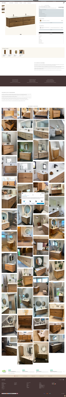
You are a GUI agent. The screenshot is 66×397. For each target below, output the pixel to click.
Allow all (40, 203)
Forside (39, 5)
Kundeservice (28, 383)
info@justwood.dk (3, 386)
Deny (25, 203)
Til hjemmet (15, 384)
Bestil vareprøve (40, 384)
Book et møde (40, 383)
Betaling (27, 385)
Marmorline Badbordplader (41, 385)
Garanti (27, 384)
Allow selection (33, 203)
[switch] (30, 201)
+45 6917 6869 (33, 1)
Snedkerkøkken (15, 383)
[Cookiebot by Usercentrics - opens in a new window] (42, 193)
